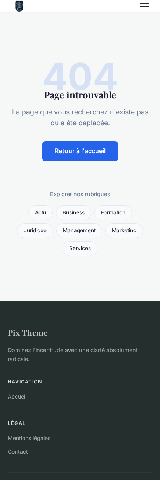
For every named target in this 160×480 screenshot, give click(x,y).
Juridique (35, 230)
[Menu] (144, 6)
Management (79, 230)
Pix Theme (27, 332)
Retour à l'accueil (80, 151)
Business (74, 212)
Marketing (124, 230)
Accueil (17, 396)
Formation (113, 212)
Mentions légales (29, 438)
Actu (40, 212)
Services (80, 248)
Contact (18, 451)
